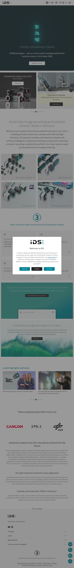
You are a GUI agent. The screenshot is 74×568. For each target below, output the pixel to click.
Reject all (24, 269)
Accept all (49, 269)
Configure (37, 269)
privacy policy (52, 257)
